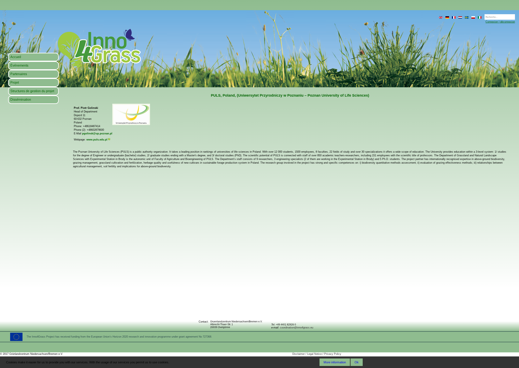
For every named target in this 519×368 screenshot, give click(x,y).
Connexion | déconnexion (500, 21)
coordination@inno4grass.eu (296, 327)
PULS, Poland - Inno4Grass (74, 48)
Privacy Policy (332, 353)
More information (335, 362)
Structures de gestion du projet (32, 91)
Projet (14, 82)
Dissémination (20, 99)
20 (482, 15)
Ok (357, 362)
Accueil (15, 57)
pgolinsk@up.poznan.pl (97, 133)
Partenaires (18, 74)
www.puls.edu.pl (96, 139)
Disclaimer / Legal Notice (307, 353)
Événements (19, 65)
